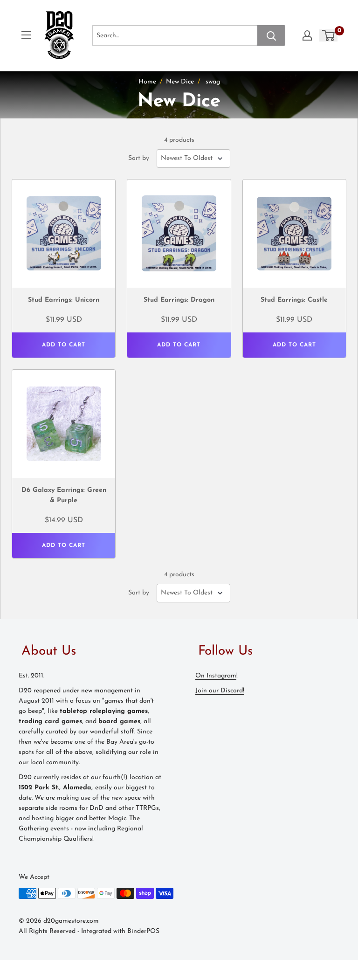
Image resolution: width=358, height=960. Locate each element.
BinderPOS (143, 931)
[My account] (307, 35)
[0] (328, 35)
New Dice (180, 81)
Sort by (138, 158)
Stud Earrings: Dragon (179, 300)
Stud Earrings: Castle (294, 300)
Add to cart (63, 345)
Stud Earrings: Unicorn (63, 300)
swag (213, 81)
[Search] (271, 35)
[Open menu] (26, 35)
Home (147, 81)
